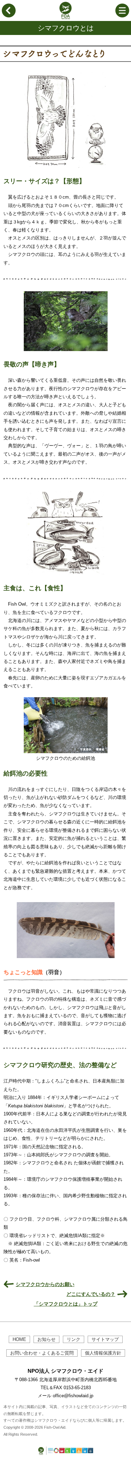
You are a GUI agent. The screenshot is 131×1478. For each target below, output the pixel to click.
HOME (19, 1339)
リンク (73, 1339)
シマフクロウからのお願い (45, 1284)
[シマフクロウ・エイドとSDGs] (65, 1455)
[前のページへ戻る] (9, 16)
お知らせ (46, 1339)
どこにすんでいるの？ (90, 1294)
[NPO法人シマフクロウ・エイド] (65, 17)
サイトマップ (105, 1339)
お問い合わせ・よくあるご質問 (42, 1353)
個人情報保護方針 (103, 1353)
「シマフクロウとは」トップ (65, 1304)
